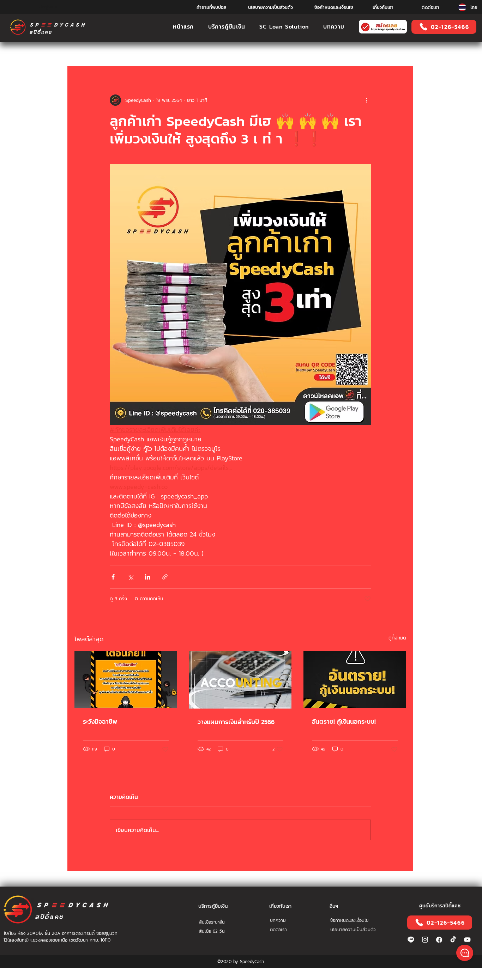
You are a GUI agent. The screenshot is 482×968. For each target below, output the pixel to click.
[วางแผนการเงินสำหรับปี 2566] (240, 680)
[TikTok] (453, 939)
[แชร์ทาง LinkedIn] (147, 577)
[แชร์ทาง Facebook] (113, 577)
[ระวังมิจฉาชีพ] (125, 679)
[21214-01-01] (439, 939)
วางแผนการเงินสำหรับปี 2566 (236, 722)
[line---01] (411, 939)
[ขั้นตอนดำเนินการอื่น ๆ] (366, 100)
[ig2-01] (425, 939)
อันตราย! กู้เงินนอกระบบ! (344, 721)
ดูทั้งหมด (397, 638)
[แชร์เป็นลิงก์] (165, 577)
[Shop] (464, 953)
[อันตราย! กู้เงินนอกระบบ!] (354, 679)
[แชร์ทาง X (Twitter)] (130, 577)
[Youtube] (467, 939)
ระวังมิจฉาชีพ (100, 721)
